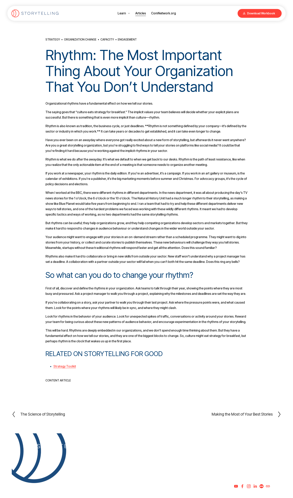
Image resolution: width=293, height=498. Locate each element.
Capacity (107, 39)
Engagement (127, 39)
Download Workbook (261, 13)
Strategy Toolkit (64, 366)
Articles (140, 13)
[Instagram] (249, 486)
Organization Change (80, 39)
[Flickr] (262, 486)
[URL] (268, 486)
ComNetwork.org (163, 13)
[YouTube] (236, 486)
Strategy (52, 39)
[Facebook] (242, 486)
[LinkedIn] (255, 486)
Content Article (58, 380)
